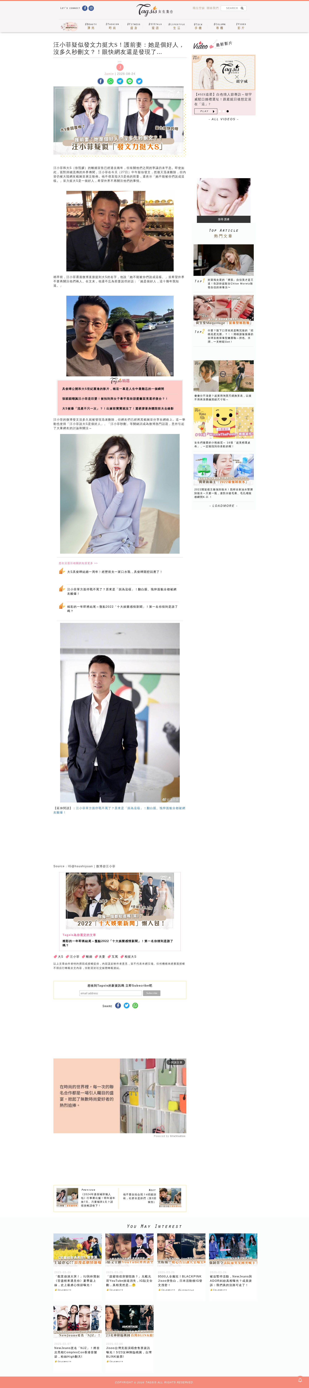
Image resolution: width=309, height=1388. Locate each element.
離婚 (89, 956)
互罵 (115, 956)
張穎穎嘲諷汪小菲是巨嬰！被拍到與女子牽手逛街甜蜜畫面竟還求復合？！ (115, 398)
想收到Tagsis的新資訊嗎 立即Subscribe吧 (120, 985)
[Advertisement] (147, 840)
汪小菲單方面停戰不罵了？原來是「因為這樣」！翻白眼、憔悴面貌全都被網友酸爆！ (122, 591)
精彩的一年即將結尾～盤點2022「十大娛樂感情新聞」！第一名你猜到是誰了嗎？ (122, 609)
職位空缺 (199, 7)
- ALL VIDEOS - (224, 119)
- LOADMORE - (224, 505)
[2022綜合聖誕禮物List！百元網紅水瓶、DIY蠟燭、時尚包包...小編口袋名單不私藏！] (224, 72)
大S (60, 956)
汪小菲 (75, 956)
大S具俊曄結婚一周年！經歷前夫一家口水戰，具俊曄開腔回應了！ (115, 571)
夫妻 (102, 956)
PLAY (204, 111)
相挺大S (131, 956)
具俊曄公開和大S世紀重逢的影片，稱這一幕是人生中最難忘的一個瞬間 (113, 388)
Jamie (109, 73)
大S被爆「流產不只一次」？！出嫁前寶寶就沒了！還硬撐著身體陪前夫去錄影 (118, 408)
